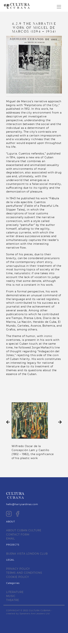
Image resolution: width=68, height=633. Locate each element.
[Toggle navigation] (59, 6)
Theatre (12, 600)
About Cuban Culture (23, 530)
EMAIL (10, 538)
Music (11, 596)
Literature (15, 592)
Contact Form (17, 534)
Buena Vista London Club (27, 553)
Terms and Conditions (24, 572)
